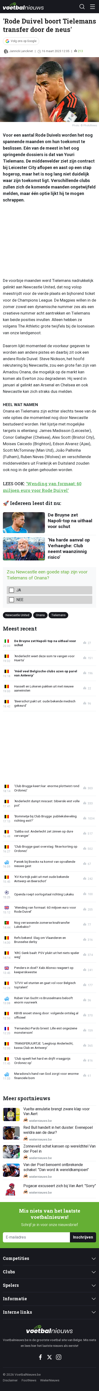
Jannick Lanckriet (21, 51)
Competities (16, 1258)
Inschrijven (83, 1237)
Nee (19, 599)
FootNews (29, 1380)
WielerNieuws (49, 1380)
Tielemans (58, 615)
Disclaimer (10, 1380)
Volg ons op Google (24, 41)
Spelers (11, 1285)
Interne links (17, 1312)
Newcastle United (17, 615)
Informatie (15, 1298)
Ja (18, 590)
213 (80, 51)
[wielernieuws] (49, 1329)
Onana (40, 615)
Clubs (9, 1272)
